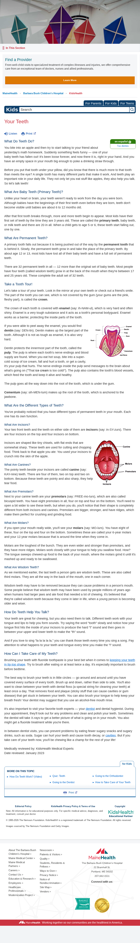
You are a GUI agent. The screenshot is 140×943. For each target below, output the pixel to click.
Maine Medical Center (21, 858)
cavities (111, 735)
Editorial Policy (23, 806)
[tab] (127, 764)
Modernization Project (21, 895)
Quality (44, 858)
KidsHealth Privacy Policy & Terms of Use (73, 806)
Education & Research (21, 878)
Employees (15, 882)
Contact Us (15, 874)
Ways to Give (47, 870)
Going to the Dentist (63, 782)
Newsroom (46, 850)
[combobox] (74, 109)
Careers (13, 870)
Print (29, 133)
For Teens (127, 103)
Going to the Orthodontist (109, 775)
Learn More (69, 80)
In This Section (15, 48)
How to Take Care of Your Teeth (112, 782)
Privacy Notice (48, 875)
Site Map (45, 887)
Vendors (44, 891)
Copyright (120, 806)
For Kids (111, 103)
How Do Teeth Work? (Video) (26, 776)
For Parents (93, 103)
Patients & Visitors (50, 854)
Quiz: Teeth (58, 775)
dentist (90, 708)
